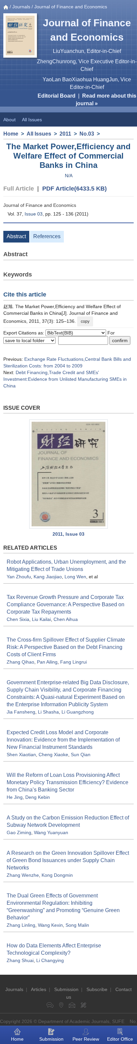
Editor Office (120, 1039)
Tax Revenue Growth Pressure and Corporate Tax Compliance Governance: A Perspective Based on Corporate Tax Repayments (65, 604)
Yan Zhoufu (19, 576)
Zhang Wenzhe (23, 875)
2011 (65, 134)
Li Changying (50, 960)
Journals (21, 6)
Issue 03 (34, 214)
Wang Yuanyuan (51, 832)
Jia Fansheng (21, 712)
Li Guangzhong (78, 712)
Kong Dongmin (57, 875)
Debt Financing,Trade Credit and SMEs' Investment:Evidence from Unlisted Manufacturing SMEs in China (65, 379)
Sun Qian (80, 754)
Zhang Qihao (20, 662)
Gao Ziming (19, 832)
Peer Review (85, 1039)
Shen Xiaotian (21, 754)
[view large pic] (68, 474)
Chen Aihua (66, 619)
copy (85, 321)
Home (10, 134)
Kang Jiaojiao (48, 576)
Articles (38, 989)
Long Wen (75, 576)
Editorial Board (56, 96)
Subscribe (96, 989)
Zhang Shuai (20, 960)
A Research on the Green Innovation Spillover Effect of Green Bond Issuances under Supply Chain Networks (68, 860)
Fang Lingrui (73, 662)
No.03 (86, 134)
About (9, 119)
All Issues (32, 119)
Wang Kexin (50, 925)
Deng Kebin (37, 797)
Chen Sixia (18, 619)
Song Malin (77, 925)
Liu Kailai (41, 619)
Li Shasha (48, 712)
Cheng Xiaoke (53, 754)
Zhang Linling (21, 925)
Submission (66, 989)
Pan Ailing (47, 662)
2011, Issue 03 (68, 534)
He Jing (15, 797)
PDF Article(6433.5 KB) (74, 188)
